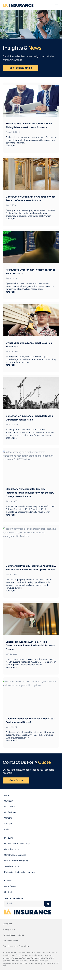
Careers (8, 817)
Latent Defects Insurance (16, 860)
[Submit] (47, 904)
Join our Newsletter (14, 898)
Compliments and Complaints (16, 946)
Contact (8, 892)
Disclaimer (7, 923)
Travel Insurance (11, 866)
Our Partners (10, 812)
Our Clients (9, 806)
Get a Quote (10, 886)
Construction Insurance (15, 855)
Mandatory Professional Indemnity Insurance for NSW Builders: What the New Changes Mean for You (30, 492)
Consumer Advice (10, 940)
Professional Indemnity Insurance (19, 872)
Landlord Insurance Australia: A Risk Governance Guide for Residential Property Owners (30, 645)
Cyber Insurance (11, 849)
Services (8, 823)
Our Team (8, 800)
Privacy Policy (9, 929)
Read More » (11, 145)
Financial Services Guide (13, 935)
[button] (56, 5)
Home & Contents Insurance (17, 843)
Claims (7, 829)
